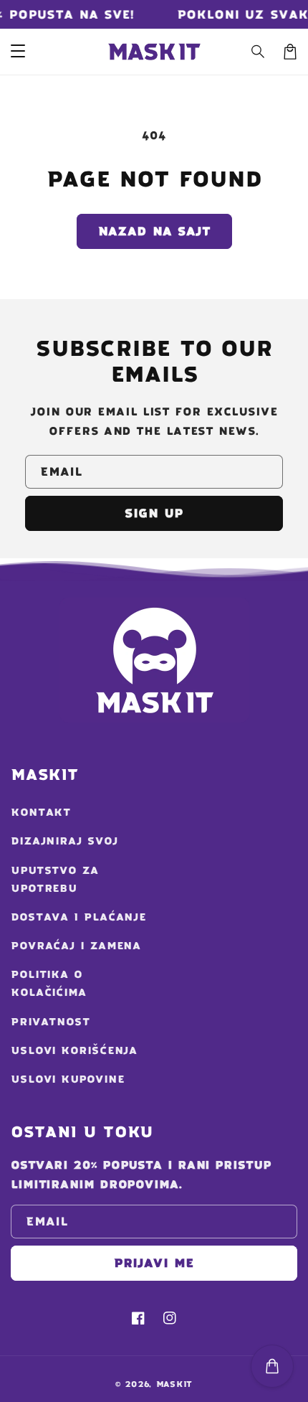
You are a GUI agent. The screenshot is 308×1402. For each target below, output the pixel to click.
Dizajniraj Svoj (64, 841)
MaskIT (174, 1384)
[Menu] (18, 51)
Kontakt (41, 812)
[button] (258, 51)
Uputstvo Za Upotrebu (55, 879)
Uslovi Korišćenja (74, 1050)
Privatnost (50, 1021)
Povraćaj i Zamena (76, 945)
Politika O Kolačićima (49, 983)
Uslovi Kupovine (68, 1079)
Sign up (154, 513)
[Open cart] (272, 1366)
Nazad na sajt (154, 231)
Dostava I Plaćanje (78, 917)
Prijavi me (154, 1262)
